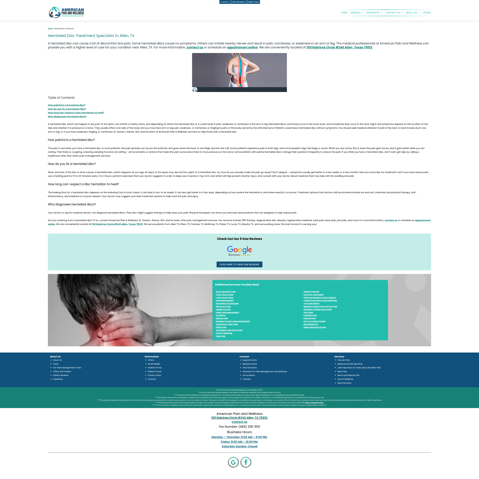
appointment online (242, 47)
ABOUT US (411, 12)
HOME (344, 12)
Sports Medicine (345, 379)
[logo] (66, 12)
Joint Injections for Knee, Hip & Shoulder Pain (359, 367)
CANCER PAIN (310, 318)
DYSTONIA (308, 312)
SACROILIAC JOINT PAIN (227, 324)
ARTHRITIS (220, 315)
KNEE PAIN (220, 336)
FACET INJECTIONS (224, 295)
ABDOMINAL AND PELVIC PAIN (229, 330)
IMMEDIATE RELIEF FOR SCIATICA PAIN (320, 306)
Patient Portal (154, 371)
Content (152, 379)
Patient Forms (155, 367)
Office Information (62, 371)
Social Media (154, 363)
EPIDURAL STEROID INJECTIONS (318, 309)
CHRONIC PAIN (310, 315)
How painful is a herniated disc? (66, 105)
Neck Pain (342, 371)
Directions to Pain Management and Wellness (265, 371)
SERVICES (356, 12)
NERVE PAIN (221, 327)
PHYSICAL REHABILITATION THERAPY (320, 298)
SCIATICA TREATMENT (314, 295)
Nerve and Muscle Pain (348, 375)
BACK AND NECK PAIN (226, 292)
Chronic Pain (343, 360)
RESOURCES (373, 12)
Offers (151, 360)
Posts (55, 363)
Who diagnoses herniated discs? (67, 116)
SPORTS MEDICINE (224, 333)
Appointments (250, 360)
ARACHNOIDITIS (311, 324)
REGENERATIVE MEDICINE (227, 303)
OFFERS (427, 12)
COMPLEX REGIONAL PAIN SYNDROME (320, 300)
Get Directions (250, 367)
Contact (247, 379)
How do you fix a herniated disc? (67, 109)
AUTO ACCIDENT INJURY (315, 321)
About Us (57, 360)
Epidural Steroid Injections (350, 363)
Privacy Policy (154, 375)
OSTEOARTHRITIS (311, 303)
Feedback (58, 379)
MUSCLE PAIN (222, 318)
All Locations (249, 375)
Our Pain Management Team (67, 367)
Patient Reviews (60, 375)
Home (50, 29)
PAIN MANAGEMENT (225, 300)
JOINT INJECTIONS (224, 298)
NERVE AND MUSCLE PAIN (315, 327)
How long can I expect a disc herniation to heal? (76, 112)
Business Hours (250, 363)
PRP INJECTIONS (223, 306)
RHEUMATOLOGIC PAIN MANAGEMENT (233, 321)
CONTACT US (392, 12)
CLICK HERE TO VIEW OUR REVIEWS (239, 264)
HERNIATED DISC (223, 309)
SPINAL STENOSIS (311, 292)
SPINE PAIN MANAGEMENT (227, 312)
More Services (344, 383)
